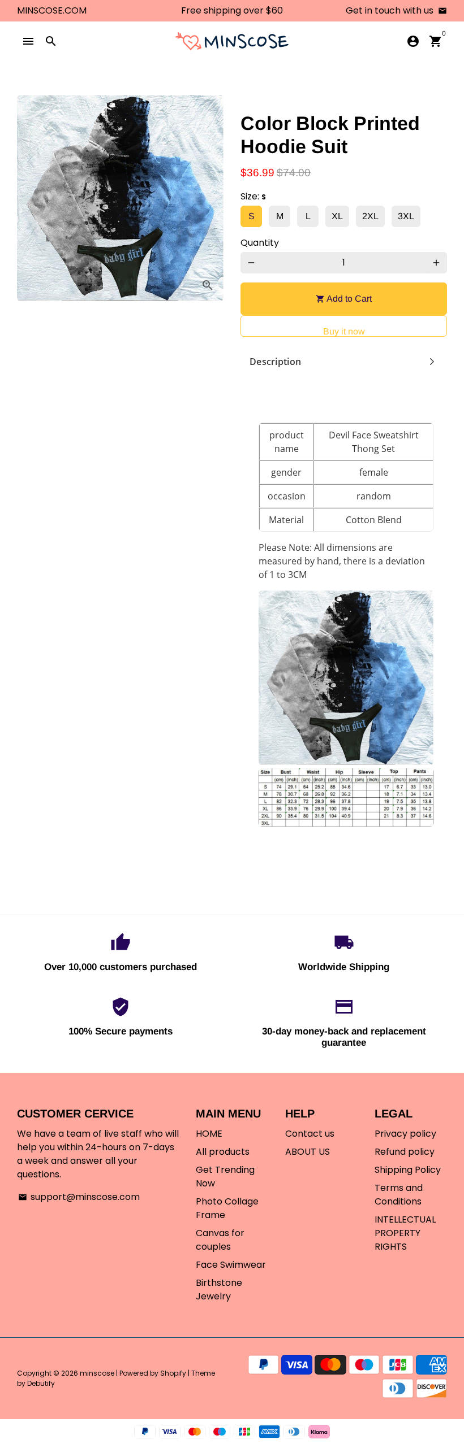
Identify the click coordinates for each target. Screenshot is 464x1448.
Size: (253, 196)
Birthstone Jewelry (219, 1289)
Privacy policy (405, 1133)
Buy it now (344, 331)
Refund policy (405, 1151)
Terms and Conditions (399, 1194)
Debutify (41, 1383)
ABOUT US (307, 1151)
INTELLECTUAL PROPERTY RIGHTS (405, 1233)
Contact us (309, 1133)
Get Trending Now (225, 1176)
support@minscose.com (79, 1196)
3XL (406, 216)
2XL (370, 216)
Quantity (259, 242)
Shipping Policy (408, 1169)
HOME (209, 1133)
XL (337, 216)
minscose (97, 1373)
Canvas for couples (220, 1240)
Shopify (173, 1373)
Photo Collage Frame (227, 1208)
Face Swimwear (231, 1264)
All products (223, 1151)
